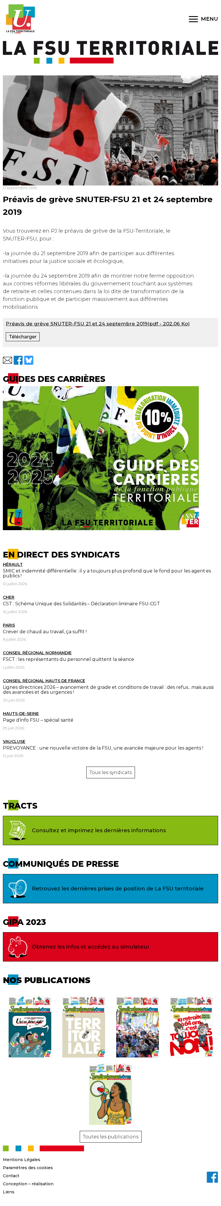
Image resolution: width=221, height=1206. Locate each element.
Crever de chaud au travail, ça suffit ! (45, 631)
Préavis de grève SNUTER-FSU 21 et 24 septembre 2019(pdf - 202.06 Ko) (98, 324)
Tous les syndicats (110, 772)
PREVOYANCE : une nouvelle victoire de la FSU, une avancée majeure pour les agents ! (103, 748)
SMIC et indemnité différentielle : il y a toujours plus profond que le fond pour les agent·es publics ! (107, 573)
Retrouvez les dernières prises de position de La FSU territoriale (118, 888)
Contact (11, 1175)
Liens (8, 1191)
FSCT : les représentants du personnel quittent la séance (68, 659)
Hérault (13, 564)
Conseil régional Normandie (37, 652)
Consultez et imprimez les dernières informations (99, 830)
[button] (7, 360)
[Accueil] (20, 19)
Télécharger (23, 337)
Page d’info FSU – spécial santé (38, 720)
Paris (9, 625)
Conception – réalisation (28, 1183)
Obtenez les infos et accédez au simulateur (91, 947)
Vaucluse (14, 741)
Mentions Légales (21, 1159)
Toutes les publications (110, 1136)
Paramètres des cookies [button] (28, 1167)
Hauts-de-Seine (21, 713)
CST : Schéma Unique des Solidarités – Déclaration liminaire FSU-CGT (81, 603)
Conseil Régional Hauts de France (44, 680)
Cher (8, 597)
